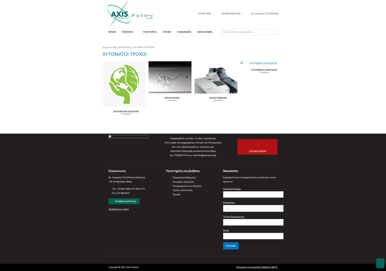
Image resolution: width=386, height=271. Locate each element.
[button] (380, 263)
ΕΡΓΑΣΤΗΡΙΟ (125, 47)
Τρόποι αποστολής (183, 190)
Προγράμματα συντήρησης (187, 186)
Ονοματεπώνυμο (232, 189)
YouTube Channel (257, 151)
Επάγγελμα (229, 202)
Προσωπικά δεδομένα (184, 177)
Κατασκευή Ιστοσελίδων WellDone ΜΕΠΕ (256, 267)
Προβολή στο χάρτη (119, 209)
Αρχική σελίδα (110, 47)
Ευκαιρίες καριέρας (183, 181)
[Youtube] (257, 143)
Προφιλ (177, 194)
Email (226, 230)
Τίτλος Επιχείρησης (233, 217)
